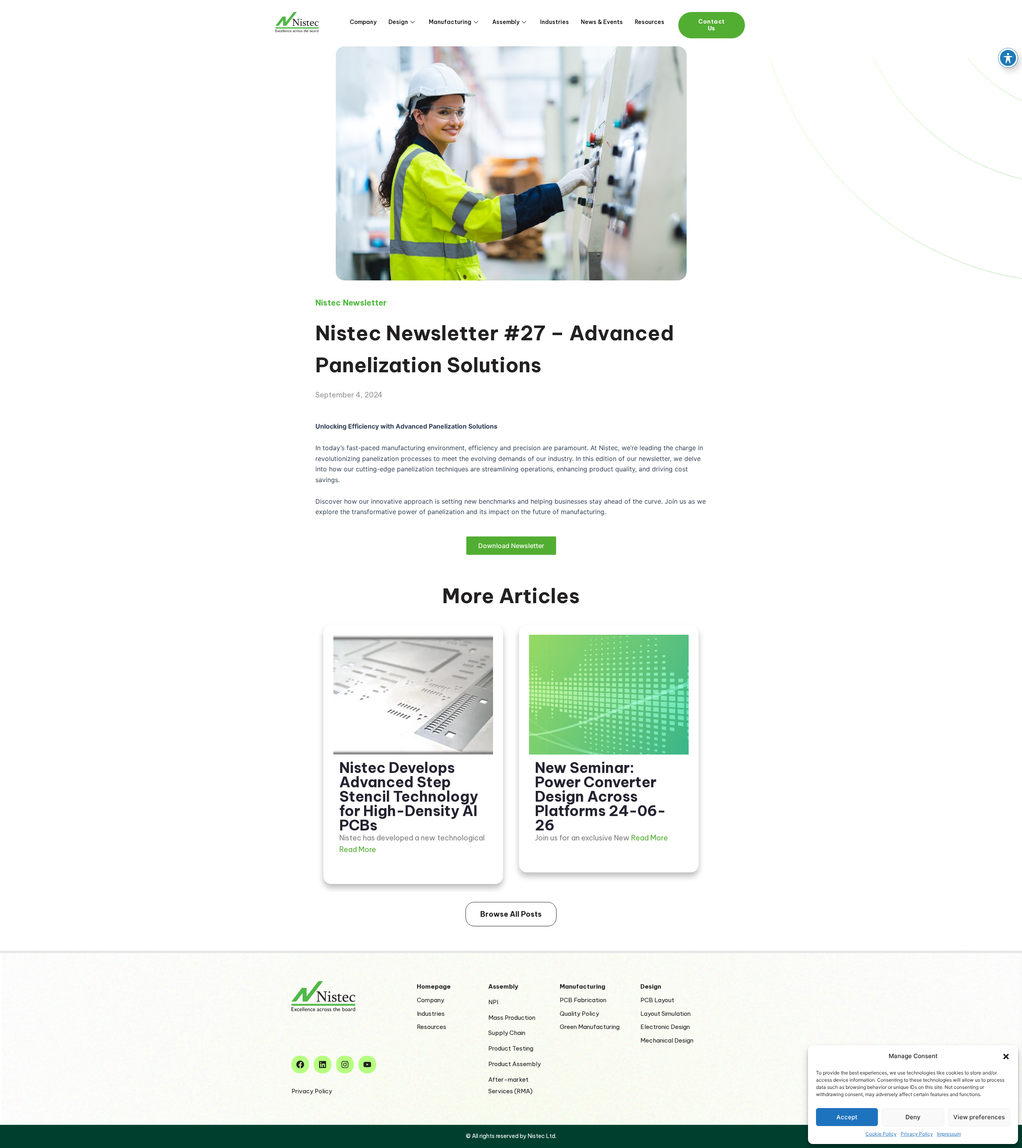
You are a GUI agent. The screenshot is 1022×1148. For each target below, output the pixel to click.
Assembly (505, 22)
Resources (649, 22)
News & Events (602, 22)
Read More (357, 849)
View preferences (979, 1117)
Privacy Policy (917, 1134)
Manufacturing (450, 22)
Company (363, 22)
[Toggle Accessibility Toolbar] (1008, 58)
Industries (554, 22)
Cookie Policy (881, 1134)
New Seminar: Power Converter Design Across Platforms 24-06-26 (600, 796)
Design (398, 22)
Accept (847, 1117)
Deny (913, 1117)
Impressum (949, 1134)
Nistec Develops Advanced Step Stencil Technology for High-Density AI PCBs (408, 796)
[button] (1006, 1057)
